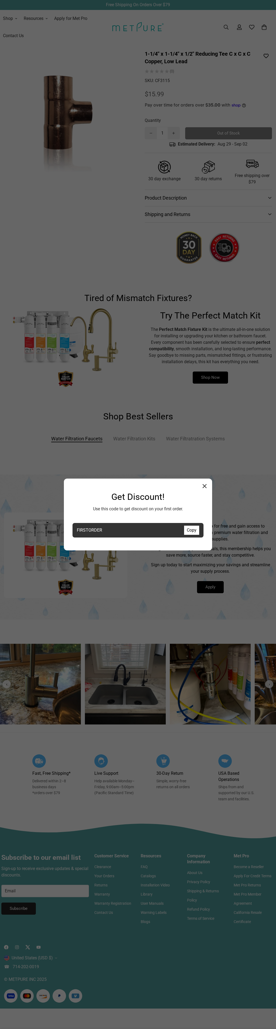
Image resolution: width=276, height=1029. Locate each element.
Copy (191, 530)
